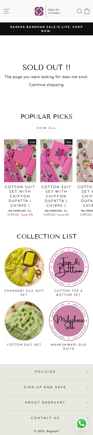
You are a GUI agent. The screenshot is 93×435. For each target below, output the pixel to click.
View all (46, 128)
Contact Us (45, 418)
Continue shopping (46, 84)
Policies (45, 371)
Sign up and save (45, 387)
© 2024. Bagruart (46, 431)
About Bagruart (45, 402)
